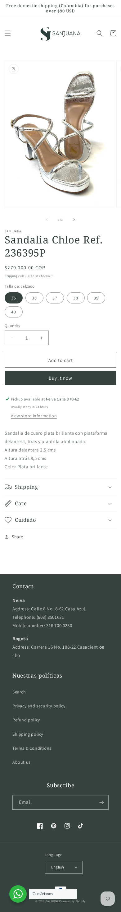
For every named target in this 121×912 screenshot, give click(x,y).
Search (19, 692)
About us (21, 762)
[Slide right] (74, 219)
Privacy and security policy (38, 706)
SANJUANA (52, 901)
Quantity (12, 325)
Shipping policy (27, 734)
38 (75, 298)
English (57, 867)
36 (34, 298)
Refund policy (26, 720)
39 (96, 298)
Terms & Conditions (32, 748)
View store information (34, 416)
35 (13, 298)
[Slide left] (47, 219)
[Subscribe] (101, 802)
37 (54, 298)
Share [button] (17, 536)
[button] (8, 33)
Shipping (11, 276)
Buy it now (60, 378)
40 (13, 312)
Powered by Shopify (72, 901)
